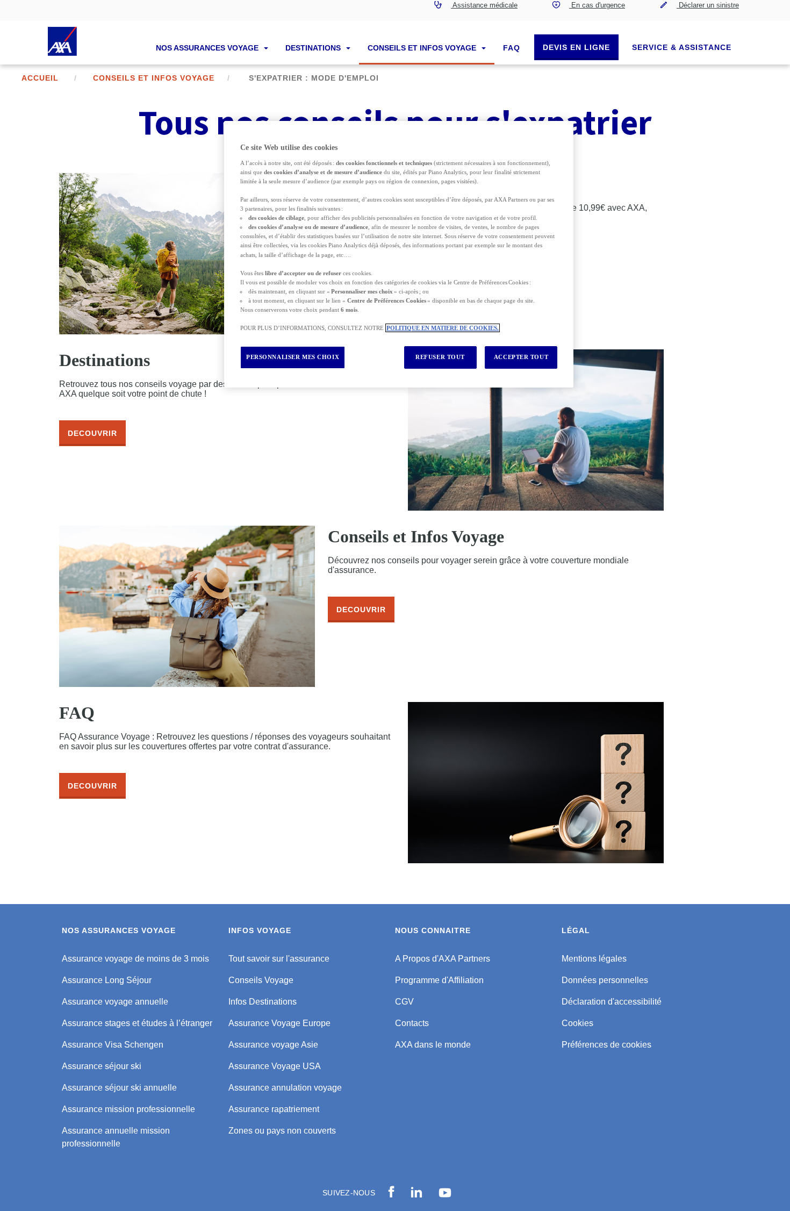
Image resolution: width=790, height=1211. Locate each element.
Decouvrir (92, 433)
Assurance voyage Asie (273, 1044)
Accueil (40, 78)
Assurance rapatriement (273, 1109)
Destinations (314, 48)
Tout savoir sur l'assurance (278, 958)
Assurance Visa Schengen (112, 1044)
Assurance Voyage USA (274, 1066)
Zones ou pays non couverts (282, 1130)
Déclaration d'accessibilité (612, 1001)
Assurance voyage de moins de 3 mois (135, 958)
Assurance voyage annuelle (115, 1001)
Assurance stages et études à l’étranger (137, 1023)
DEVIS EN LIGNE (576, 47)
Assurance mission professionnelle (128, 1109)
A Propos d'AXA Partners (442, 958)
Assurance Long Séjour (107, 980)
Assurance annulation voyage (285, 1087)
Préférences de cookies (606, 1044)
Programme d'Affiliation (439, 980)
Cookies (577, 1023)
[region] (398, 254)
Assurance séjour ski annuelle (119, 1087)
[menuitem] (475, 10)
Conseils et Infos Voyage (423, 48)
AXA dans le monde (433, 1044)
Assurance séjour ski (101, 1066)
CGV (404, 1001)
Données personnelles (605, 980)
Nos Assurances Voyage (208, 48)
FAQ (511, 48)
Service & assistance (681, 47)
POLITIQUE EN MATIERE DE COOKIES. (442, 328)
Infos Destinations (262, 1001)
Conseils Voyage (260, 980)
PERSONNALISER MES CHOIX (292, 357)
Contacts (412, 1023)
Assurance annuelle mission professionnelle (116, 1137)
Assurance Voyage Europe (279, 1023)
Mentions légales (594, 958)
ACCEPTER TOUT (521, 357)
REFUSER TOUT (440, 357)
